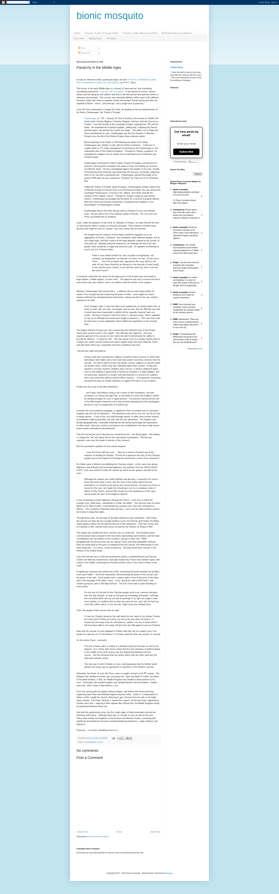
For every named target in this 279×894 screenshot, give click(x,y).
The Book (111, 38)
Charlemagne (90, 118)
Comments (85, 53)
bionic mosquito (110, 15)
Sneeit (200, 349)
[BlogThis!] (121, 738)
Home (77, 33)
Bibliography (95, 38)
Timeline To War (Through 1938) (101, 33)
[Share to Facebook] (127, 738)
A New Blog (176, 67)
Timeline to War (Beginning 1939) (140, 33)
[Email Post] (113, 738)
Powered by (180, 161)
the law (100, 742)
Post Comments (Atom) (98, 836)
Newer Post (82, 832)
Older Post (155, 832)
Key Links (79, 38)
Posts (83, 48)
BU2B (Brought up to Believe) (177, 33)
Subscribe (186, 151)
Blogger (169, 873)
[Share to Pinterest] (130, 738)
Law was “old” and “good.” (112, 91)
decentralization (90, 742)
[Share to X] (124, 738)
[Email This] (118, 738)
